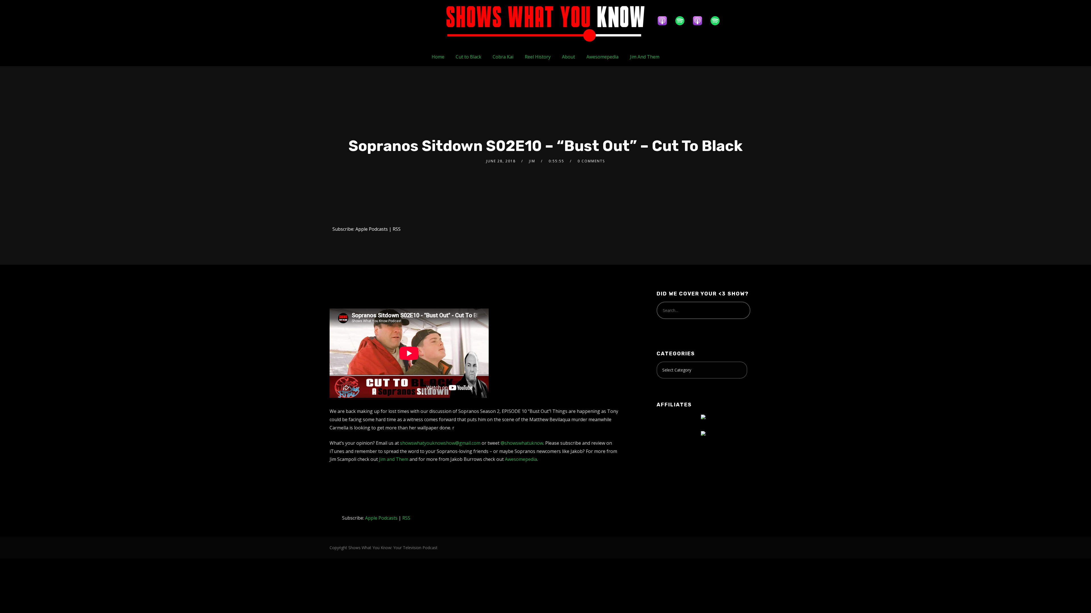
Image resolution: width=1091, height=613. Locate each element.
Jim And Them (644, 57)
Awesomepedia (602, 57)
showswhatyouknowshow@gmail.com (440, 443)
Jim (532, 161)
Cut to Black (468, 57)
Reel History (538, 57)
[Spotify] (683, 20)
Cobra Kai (503, 57)
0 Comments (591, 161)
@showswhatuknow (522, 443)
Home (438, 57)
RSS (397, 229)
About (568, 57)
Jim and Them (393, 459)
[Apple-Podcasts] (665, 20)
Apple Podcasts (371, 229)
